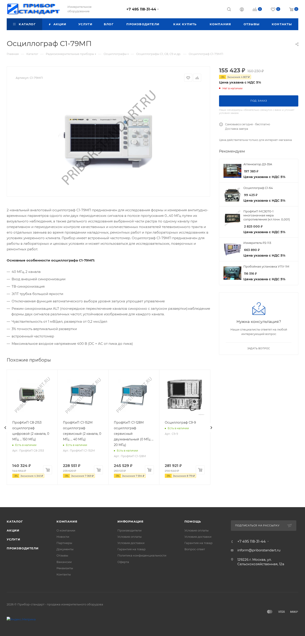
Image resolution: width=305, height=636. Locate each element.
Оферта (123, 562)
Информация (130, 521)
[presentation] (5, 427)
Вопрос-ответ (194, 549)
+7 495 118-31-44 (141, 9)
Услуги (13, 539)
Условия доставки (130, 543)
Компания (66, 521)
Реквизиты (64, 568)
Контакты (63, 574)
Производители (22, 548)
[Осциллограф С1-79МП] (108, 137)
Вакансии (64, 562)
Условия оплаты (129, 536)
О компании (65, 530)
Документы (64, 549)
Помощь (192, 521)
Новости (62, 536)
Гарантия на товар (131, 549)
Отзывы (62, 555)
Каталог (15, 521)
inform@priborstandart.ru (258, 550)
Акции (13, 530)
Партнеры (64, 543)
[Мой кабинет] (242, 10)
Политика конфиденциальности (141, 555)
